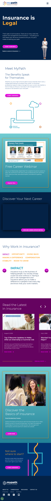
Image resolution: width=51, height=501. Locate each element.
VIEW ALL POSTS (39, 361)
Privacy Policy (5, 491)
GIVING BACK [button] (33, 254)
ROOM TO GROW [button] (21, 261)
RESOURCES (24, 489)
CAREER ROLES (15, 489)
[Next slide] (46, 270)
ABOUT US (5, 489)
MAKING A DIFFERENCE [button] (13, 258)
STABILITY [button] (7, 261)
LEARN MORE (11, 433)
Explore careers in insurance (10, 51)
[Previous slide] (4, 270)
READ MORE (8, 352)
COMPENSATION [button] (32, 258)
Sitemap (12, 491)
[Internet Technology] (10, 127)
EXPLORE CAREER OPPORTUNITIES (33, 230)
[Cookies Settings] (2, 498)
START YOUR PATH (10, 46)
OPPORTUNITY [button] (18, 254)
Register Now (11, 183)
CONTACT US (33, 489)
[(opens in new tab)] (4, 494)
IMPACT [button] (6, 254)
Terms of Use (18, 491)
